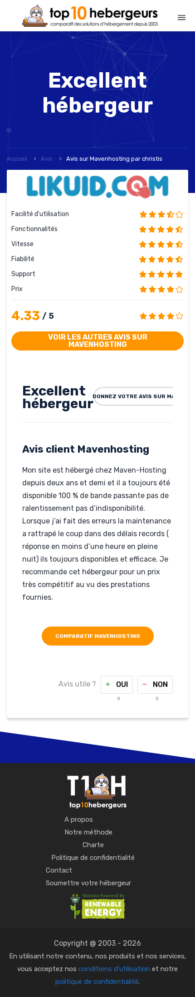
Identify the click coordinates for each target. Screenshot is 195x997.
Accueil (17, 158)
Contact (59, 870)
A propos (78, 819)
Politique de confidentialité (93, 858)
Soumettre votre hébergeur (88, 883)
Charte (93, 845)
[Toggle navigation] (181, 18)
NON (159, 684)
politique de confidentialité (96, 981)
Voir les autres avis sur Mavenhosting (97, 341)
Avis (47, 158)
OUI (121, 684)
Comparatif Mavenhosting (97, 636)
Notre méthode (88, 832)
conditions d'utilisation (114, 969)
